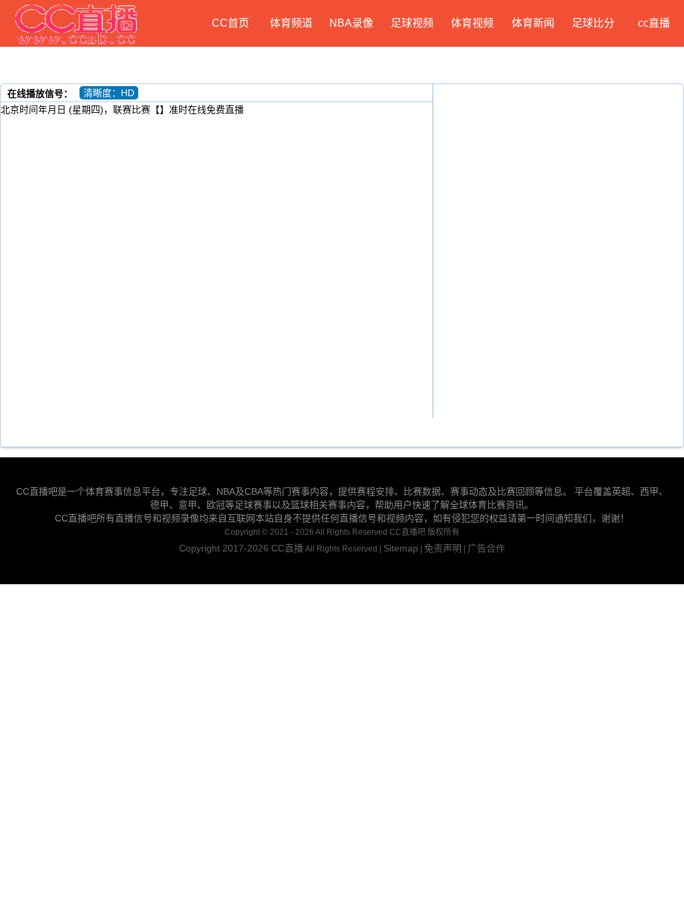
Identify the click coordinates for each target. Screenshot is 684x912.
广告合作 (486, 548)
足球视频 (412, 23)
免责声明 (443, 548)
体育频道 (291, 23)
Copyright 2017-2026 (225, 548)
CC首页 (230, 23)
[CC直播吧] (77, 23)
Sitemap (400, 548)
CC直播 (287, 548)
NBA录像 (351, 23)
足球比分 (593, 23)
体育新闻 (533, 23)
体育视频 (472, 23)
